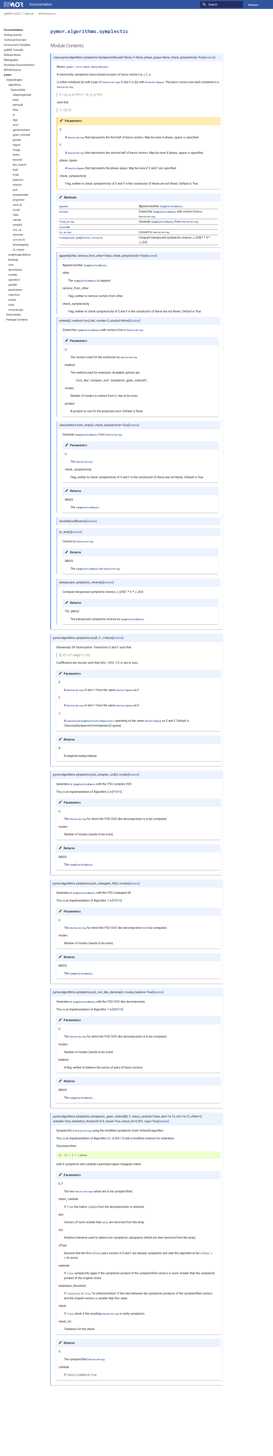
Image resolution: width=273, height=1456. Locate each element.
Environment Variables (17, 44)
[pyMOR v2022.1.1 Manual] (13, 5)
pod (15, 189)
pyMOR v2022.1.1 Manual (19, 13)
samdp (17, 219)
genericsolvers (21, 129)
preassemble (20, 194)
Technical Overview (15, 39)
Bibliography (11, 59)
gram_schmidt (21, 134)
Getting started (13, 34)
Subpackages (14, 79)
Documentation (13, 29)
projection (19, 199)
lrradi (16, 174)
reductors (14, 294)
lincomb (17, 159)
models (12, 274)
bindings (13, 259)
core (11, 264)
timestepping (20, 244)
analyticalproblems (19, 254)
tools (11, 304)
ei (14, 114)
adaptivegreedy (22, 94)
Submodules (18, 89)
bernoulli (18, 104)
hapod (16, 144)
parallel (12, 284)
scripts (12, 299)
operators (14, 279)
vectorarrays (15, 309)
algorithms (14, 84)
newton (17, 184)
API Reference (47, 13)
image (16, 149)
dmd (15, 109)
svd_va (17, 229)
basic (16, 99)
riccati (16, 209)
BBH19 (117, 1009)
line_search (19, 164)
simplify (17, 224)
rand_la (17, 204)
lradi (15, 169)
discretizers (15, 269)
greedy (17, 139)
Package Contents (17, 319)
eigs (15, 119)
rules (16, 214)
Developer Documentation (19, 64)
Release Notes (12, 54)
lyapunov (18, 179)
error (16, 124)
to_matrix (18, 249)
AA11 (119, 1138)
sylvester (18, 234)
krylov (16, 154)
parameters (15, 289)
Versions (253, 5)
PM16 (117, 792)
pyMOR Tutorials (13, 49)
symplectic (19, 239)
